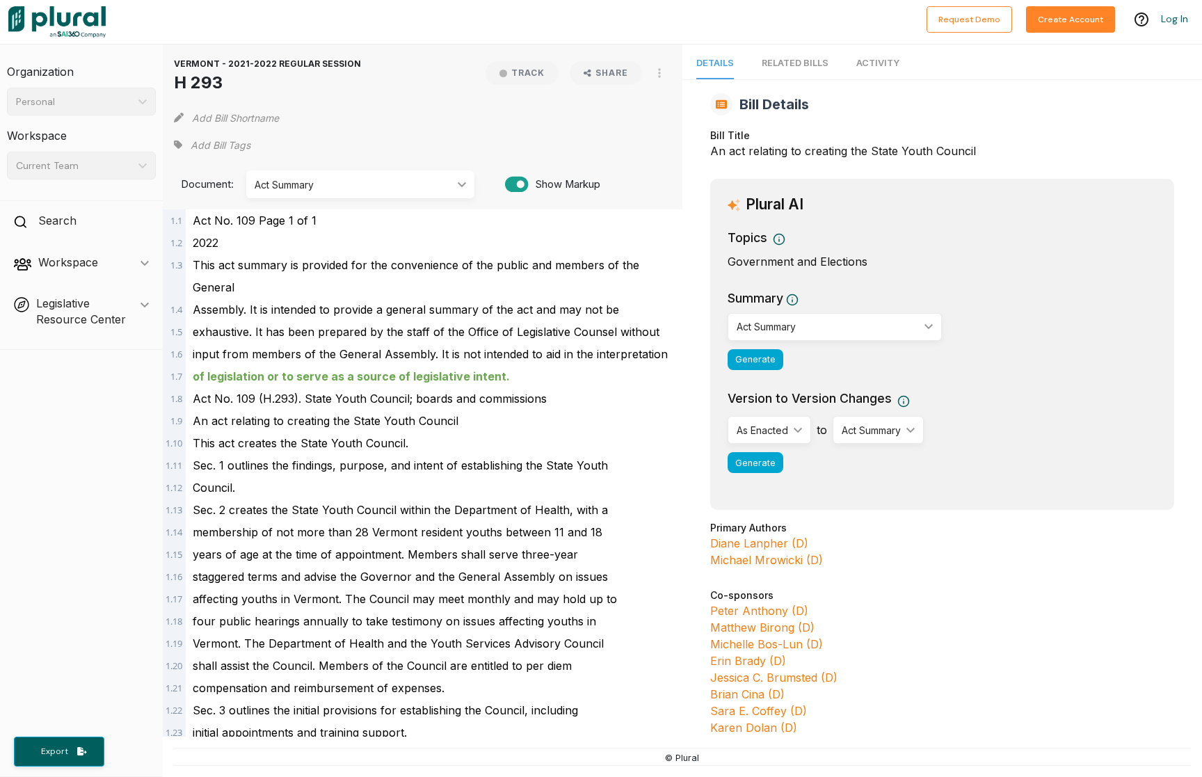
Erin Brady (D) (748, 661)
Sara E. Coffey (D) (758, 711)
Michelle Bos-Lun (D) (766, 644)
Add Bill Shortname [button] (235, 118)
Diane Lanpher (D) (759, 543)
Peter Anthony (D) (759, 611)
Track (528, 72)
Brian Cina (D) (747, 694)
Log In (1174, 19)
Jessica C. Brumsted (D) (774, 677)
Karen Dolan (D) (753, 728)
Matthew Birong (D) (762, 627)
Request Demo (969, 19)
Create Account (1070, 19)
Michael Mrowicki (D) (766, 560)
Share (611, 72)
